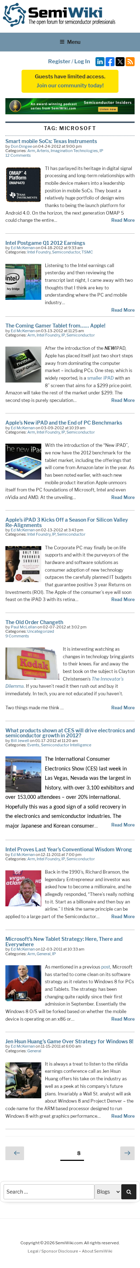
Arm (31, 150)
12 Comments (18, 155)
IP (101, 150)
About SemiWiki (97, 1251)
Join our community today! (70, 85)
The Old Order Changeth (34, 622)
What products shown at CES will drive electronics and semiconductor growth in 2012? (70, 732)
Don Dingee (21, 146)
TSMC (87, 252)
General (44, 953)
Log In (82, 61)
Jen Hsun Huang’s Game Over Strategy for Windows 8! (69, 1041)
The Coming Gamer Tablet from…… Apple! (55, 325)
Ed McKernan (23, 247)
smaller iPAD (100, 378)
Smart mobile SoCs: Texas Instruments (51, 141)
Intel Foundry (39, 252)
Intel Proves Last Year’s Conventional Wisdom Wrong (68, 849)
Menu (73, 42)
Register (59, 61)
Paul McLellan (24, 627)
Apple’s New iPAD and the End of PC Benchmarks (63, 423)
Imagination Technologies (74, 150)
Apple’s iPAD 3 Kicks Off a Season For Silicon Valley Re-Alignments (66, 522)
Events (33, 744)
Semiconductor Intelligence (66, 744)
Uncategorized (40, 631)
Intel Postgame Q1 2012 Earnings (45, 243)
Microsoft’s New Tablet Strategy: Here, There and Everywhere (63, 941)
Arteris (43, 150)
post (105, 967)
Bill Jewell (20, 740)
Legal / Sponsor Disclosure (53, 1251)
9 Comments (17, 635)
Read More (123, 220)
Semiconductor (66, 252)
